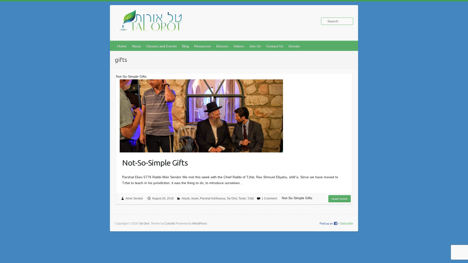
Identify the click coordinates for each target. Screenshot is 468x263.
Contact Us (274, 46)
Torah (242, 198)
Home (122, 46)
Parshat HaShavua (212, 198)
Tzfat (250, 198)
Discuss (222, 46)
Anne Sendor (134, 198)
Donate (294, 46)
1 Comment (269, 198)
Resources (202, 46)
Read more (340, 199)
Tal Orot (232, 198)
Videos (239, 46)
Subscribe (346, 223)
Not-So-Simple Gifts (155, 162)
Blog (185, 46)
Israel (195, 198)
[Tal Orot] (151, 23)
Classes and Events (161, 46)
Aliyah (186, 198)
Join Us (255, 46)
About (136, 46)
